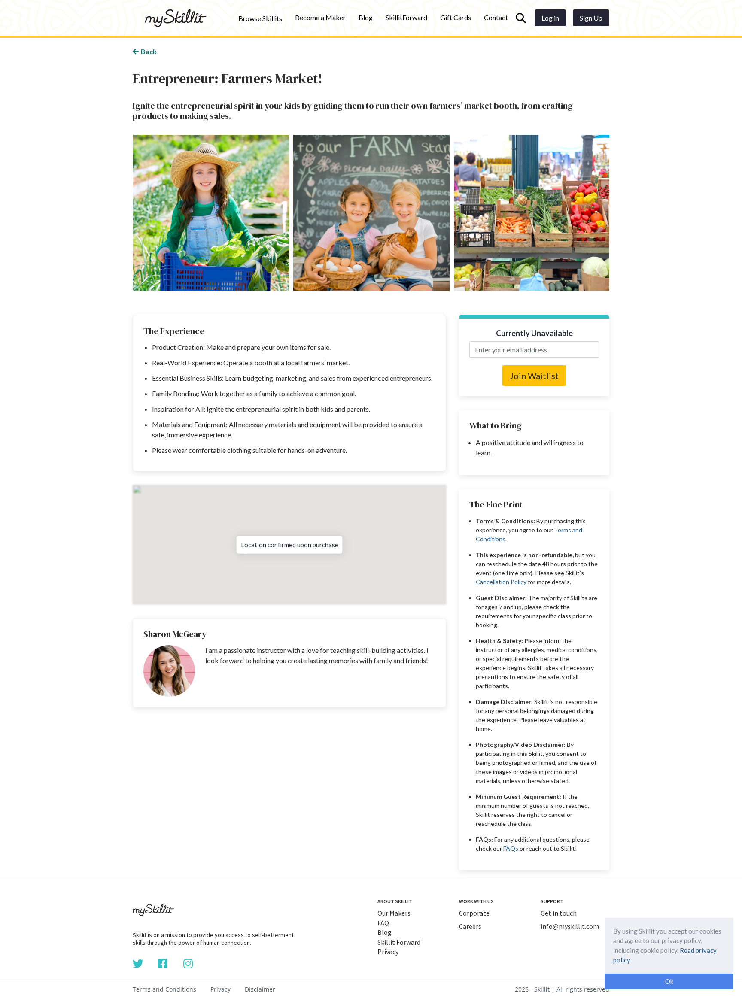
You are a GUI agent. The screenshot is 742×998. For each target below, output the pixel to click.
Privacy (387, 951)
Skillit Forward (398, 942)
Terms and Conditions (164, 989)
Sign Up (591, 18)
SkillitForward (406, 17)
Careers (470, 926)
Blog (366, 17)
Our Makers (394, 913)
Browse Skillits (260, 18)
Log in (550, 18)
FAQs (510, 848)
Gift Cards (455, 17)
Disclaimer (260, 989)
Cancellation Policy (501, 581)
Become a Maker (320, 17)
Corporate (474, 913)
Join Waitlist (534, 375)
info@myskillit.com (570, 926)
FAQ (383, 923)
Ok (669, 981)
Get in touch (559, 913)
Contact (496, 17)
